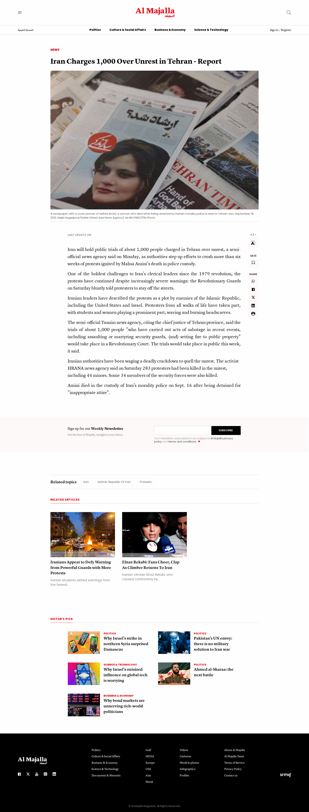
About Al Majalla (234, 750)
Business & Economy (170, 30)
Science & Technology (211, 30)
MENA (150, 756)
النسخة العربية (25, 30)
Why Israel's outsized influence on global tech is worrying (126, 675)
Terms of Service (234, 763)
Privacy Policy (233, 769)
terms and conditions (182, 441)
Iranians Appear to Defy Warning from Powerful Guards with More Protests (80, 567)
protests (146, 482)
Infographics (187, 769)
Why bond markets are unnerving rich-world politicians (124, 706)
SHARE (253, 274)
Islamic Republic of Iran (114, 482)
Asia (148, 775)
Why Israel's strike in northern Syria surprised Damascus (126, 644)
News (55, 50)
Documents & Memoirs (106, 775)
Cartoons (185, 756)
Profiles (184, 775)
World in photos (189, 763)
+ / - (253, 235)
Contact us (230, 775)
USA (148, 769)
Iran (86, 482)
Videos (184, 750)
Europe (150, 763)
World (149, 782)
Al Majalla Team (234, 756)
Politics (95, 30)
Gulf (148, 750)
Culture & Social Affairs (127, 30)
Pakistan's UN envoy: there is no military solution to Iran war (213, 644)
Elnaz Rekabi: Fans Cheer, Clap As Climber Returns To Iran (150, 564)
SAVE (253, 256)
